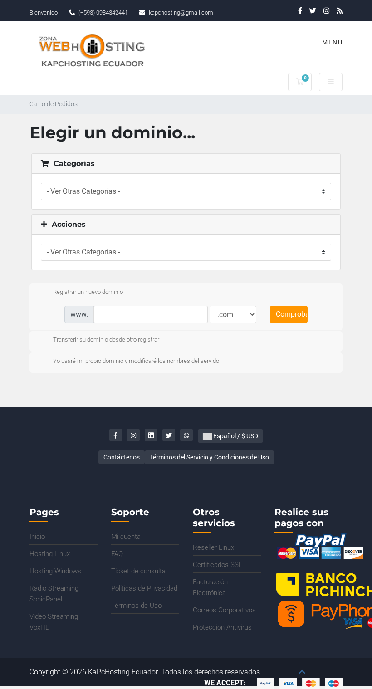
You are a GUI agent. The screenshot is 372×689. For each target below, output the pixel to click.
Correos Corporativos (224, 610)
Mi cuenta (126, 537)
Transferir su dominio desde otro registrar (106, 339)
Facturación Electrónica (210, 587)
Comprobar (292, 314)
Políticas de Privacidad (144, 588)
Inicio (37, 537)
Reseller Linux (213, 547)
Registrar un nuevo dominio (88, 291)
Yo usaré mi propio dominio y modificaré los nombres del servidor (137, 360)
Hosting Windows (55, 571)
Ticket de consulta (138, 571)
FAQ (117, 554)
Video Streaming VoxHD (53, 621)
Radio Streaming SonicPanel (53, 593)
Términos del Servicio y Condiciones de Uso (209, 457)
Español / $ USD (235, 436)
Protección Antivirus (222, 627)
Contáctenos (121, 457)
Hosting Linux (49, 554)
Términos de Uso (136, 605)
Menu (331, 42)
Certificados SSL (217, 565)
